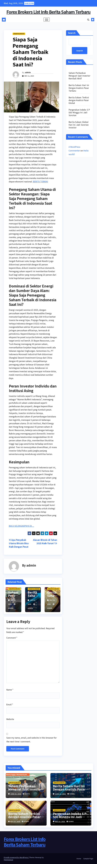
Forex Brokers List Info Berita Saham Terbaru (48, 12)
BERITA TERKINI (40, 181)
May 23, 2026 (60, 821)
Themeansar (8, 859)
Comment (11, 637)
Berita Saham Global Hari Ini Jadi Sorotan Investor (79, 124)
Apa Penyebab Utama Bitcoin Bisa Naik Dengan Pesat (19, 543)
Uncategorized (18, 34)
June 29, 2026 (15, 794)
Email (9, 704)
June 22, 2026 (60, 794)
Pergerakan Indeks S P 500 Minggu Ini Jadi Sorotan (79, 112)
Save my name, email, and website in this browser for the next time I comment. (31, 739)
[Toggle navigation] (46, 19)
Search (72, 32)
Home (79, 858)
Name (9, 689)
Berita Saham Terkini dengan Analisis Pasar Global (79, 100)
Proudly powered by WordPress (16, 857)
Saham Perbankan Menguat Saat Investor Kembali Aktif (79, 75)
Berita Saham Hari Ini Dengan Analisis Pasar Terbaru (79, 88)
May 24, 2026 (15, 821)
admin (28, 72)
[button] (88, 19)
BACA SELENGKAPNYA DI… (21, 525)
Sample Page (88, 858)
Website (10, 719)
